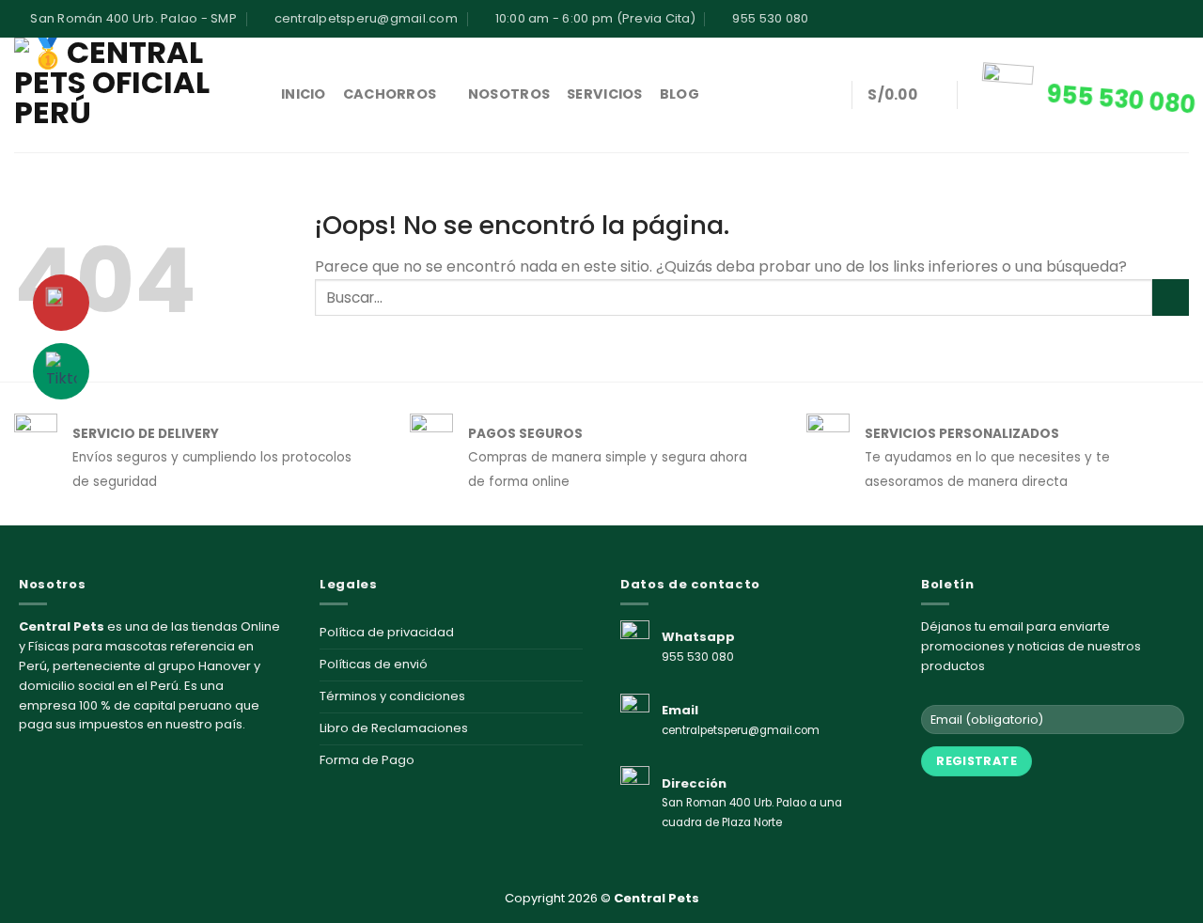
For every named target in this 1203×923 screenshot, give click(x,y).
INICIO (303, 94)
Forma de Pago (367, 760)
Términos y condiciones (392, 696)
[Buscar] (828, 95)
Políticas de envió (374, 664)
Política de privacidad (387, 632)
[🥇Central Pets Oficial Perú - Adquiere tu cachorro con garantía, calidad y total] (133, 95)
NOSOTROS (509, 94)
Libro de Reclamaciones (394, 728)
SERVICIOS (605, 94)
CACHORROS (390, 94)
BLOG (679, 94)
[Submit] (1170, 297)
